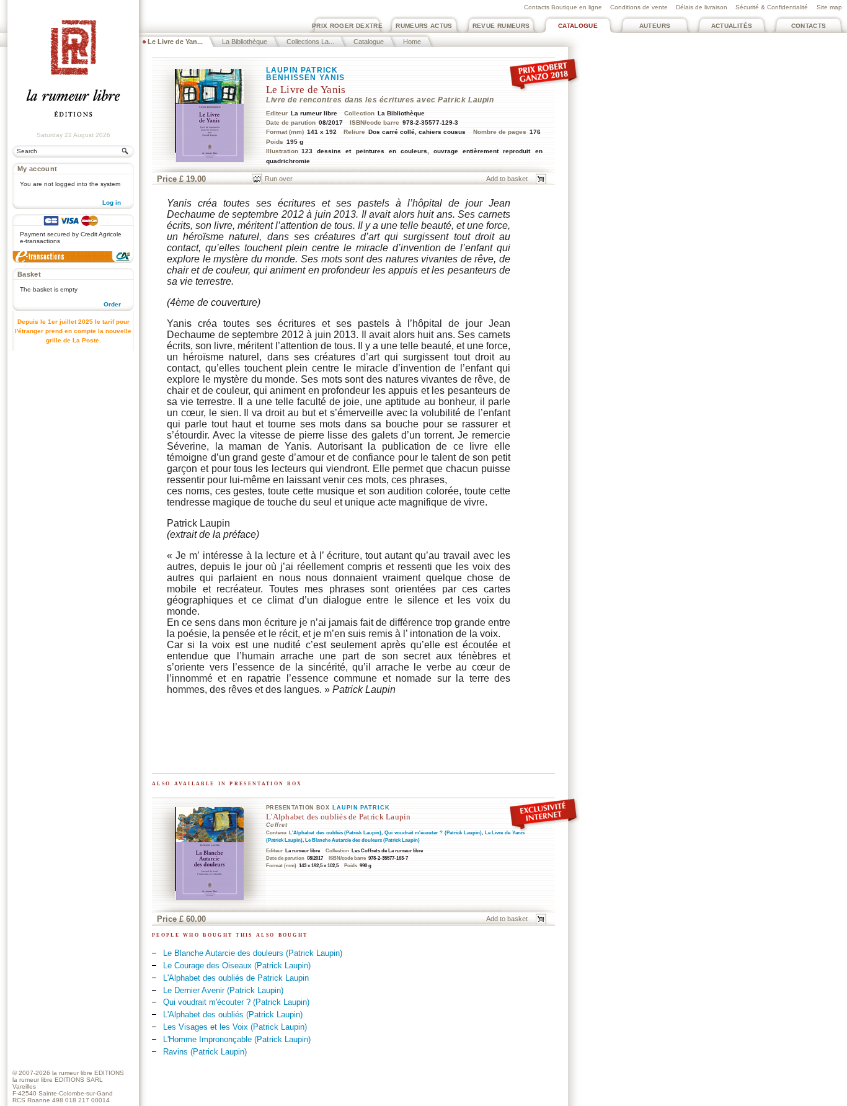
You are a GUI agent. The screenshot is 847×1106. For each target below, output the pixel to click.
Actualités (732, 25)
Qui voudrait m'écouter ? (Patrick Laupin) (433, 833)
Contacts (809, 25)
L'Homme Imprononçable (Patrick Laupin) (237, 1039)
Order (112, 304)
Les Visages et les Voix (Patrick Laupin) (235, 1027)
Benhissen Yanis (305, 77)
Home (412, 41)
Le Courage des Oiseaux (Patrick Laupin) (237, 965)
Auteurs (655, 25)
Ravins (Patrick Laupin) (205, 1051)
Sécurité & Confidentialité (771, 7)
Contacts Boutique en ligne (563, 7)
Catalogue (578, 25)
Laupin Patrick (302, 70)
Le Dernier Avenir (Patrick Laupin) (223, 990)
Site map (829, 7)
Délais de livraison (701, 7)
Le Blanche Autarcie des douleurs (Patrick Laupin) (362, 840)
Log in (111, 202)
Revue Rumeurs (501, 25)
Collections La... (310, 41)
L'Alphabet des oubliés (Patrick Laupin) (335, 833)
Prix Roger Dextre (347, 25)
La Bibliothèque (244, 41)
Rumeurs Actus (424, 25)
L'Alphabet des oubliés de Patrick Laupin (338, 816)
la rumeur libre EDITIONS (88, 1072)
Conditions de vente (639, 7)
